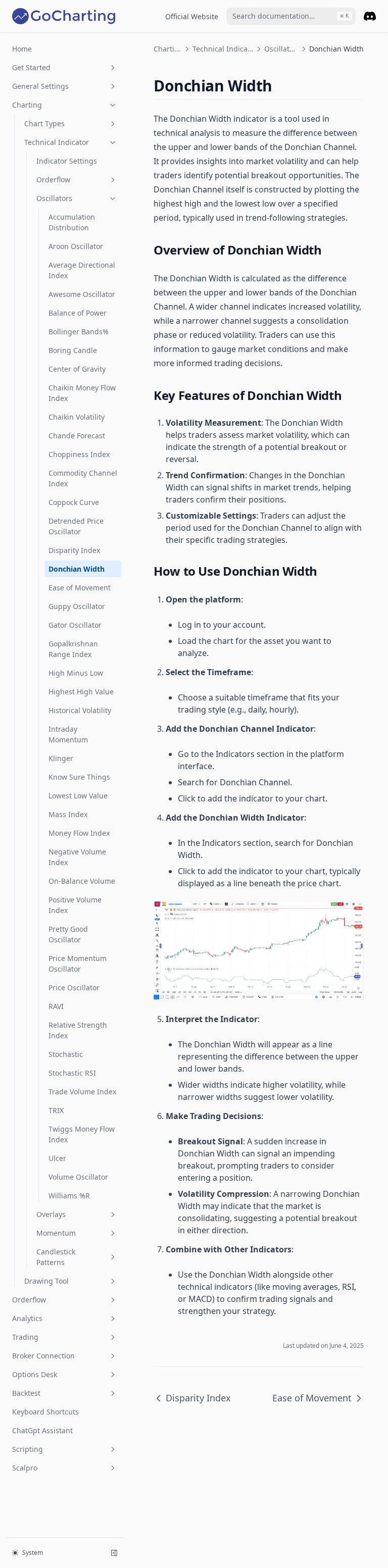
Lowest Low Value (78, 795)
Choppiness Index (79, 454)
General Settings (40, 86)
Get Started (31, 67)
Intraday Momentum (68, 734)
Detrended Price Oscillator (76, 526)
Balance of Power (77, 313)
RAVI (56, 1006)
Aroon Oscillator (75, 246)
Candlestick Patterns (55, 1257)
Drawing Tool (46, 1281)
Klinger (60, 758)
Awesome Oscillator (81, 294)
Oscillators (54, 198)
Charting (27, 105)
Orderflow (53, 179)
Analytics (27, 1318)
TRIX (56, 1110)
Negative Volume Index (77, 857)
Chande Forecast (76, 435)
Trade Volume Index (82, 1091)
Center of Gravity (77, 369)
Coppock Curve (73, 502)
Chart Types (44, 123)
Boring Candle (72, 350)
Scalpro (24, 1468)
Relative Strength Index (77, 1030)
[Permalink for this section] (281, 85)
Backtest (26, 1393)
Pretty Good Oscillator (68, 934)
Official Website (191, 16)
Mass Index (67, 814)
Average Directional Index (81, 270)
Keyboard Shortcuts (45, 1412)
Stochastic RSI (72, 1073)
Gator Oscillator (75, 625)
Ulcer (57, 1158)
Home (22, 49)
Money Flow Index (79, 833)
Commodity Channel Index (82, 478)
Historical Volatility (79, 710)
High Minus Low (75, 673)
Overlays (51, 1214)
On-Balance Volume (81, 881)
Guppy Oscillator (76, 606)
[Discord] (370, 16)
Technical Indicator (56, 142)
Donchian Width (76, 569)
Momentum (56, 1233)
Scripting (27, 1449)
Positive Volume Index (75, 905)
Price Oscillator (74, 987)
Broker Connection (43, 1355)
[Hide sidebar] (114, 1553)
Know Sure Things (79, 777)
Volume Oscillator (78, 1177)
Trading (25, 1337)
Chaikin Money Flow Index (82, 393)
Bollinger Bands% (78, 331)
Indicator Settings (66, 161)
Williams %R (69, 1195)
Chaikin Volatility (76, 417)
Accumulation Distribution (71, 222)
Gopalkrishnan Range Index (73, 649)
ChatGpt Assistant (42, 1430)
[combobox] (291, 16)
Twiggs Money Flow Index (81, 1134)
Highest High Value (81, 691)
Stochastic (65, 1054)
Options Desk (34, 1374)
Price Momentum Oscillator (77, 963)
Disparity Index (74, 550)
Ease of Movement (79, 587)
